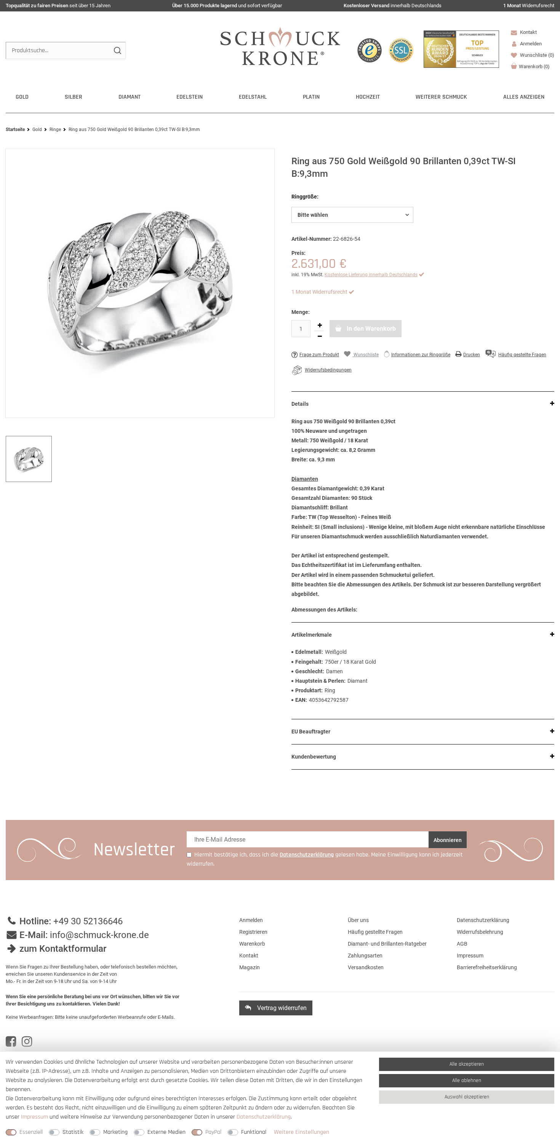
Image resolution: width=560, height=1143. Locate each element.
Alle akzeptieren (467, 1064)
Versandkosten (366, 967)
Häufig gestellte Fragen (375, 932)
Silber (73, 97)
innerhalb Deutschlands (393, 5)
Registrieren (253, 932)
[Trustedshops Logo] (369, 50)
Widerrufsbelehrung (480, 932)
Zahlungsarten (365, 955)
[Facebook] (11, 1042)
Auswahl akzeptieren (467, 1096)
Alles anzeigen (523, 97)
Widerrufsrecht (528, 5)
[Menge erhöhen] (319, 325)
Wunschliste (536, 55)
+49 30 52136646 (88, 921)
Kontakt (528, 32)
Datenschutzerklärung (483, 920)
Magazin (249, 967)
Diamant (129, 97)
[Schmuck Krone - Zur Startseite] (280, 46)
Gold (22, 97)
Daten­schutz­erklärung (264, 1117)
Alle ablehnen (466, 1080)
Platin (311, 97)
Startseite (15, 129)
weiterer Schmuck (441, 97)
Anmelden (251, 920)
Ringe (55, 129)
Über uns (358, 920)
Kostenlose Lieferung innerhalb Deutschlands (371, 274)
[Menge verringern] (319, 336)
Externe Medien (166, 1132)
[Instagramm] (27, 1042)
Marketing (115, 1132)
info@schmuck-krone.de (99, 935)
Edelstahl (253, 97)
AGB (462, 944)
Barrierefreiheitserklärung (487, 967)
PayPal (213, 1132)
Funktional (253, 1132)
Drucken (471, 354)
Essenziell (31, 1132)
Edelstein (189, 97)
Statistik (72, 1132)
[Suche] (117, 50)
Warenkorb (534, 66)
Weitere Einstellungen (301, 1132)
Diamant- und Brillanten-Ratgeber (387, 944)
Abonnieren (448, 840)
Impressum (470, 955)
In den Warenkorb (370, 328)
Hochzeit (368, 97)
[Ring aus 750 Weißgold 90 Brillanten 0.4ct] (140, 283)
